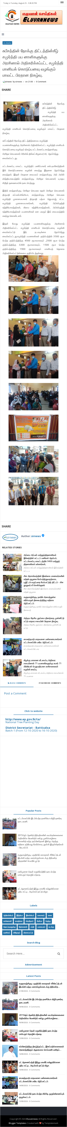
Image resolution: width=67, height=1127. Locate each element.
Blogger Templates (17, 1123)
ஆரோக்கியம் (8, 915)
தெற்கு (48, 921)
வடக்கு (51, 927)
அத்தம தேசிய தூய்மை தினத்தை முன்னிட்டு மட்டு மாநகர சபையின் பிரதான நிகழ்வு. (44, 620)
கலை (50, 915)
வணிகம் (6, 932)
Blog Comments (18, 683)
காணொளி (7, 921)
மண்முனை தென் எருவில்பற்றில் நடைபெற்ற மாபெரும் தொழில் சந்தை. (37, 873)
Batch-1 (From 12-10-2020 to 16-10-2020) (31, 730)
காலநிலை (18, 921)
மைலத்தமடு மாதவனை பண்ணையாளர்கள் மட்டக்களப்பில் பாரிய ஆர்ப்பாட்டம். (43, 641)
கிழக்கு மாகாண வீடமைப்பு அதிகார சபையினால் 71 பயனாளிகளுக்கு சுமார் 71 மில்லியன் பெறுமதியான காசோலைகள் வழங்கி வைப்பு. (42, 665)
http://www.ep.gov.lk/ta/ (23, 719)
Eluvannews (32, 1118)
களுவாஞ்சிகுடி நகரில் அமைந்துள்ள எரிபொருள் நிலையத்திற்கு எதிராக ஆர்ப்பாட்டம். (40, 600)
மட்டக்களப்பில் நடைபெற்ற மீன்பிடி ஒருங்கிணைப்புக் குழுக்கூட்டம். (41, 1095)
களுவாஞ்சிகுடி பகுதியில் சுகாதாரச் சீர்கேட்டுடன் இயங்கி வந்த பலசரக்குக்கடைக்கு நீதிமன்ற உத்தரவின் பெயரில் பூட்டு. (39, 857)
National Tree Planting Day (22, 722)
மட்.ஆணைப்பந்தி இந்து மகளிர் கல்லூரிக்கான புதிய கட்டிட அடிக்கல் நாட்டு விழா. (38, 890)
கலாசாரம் (41, 915)
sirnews (36, 536)
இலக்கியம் (30, 915)
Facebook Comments (51, 683)
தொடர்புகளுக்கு (9, 927)
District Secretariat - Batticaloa (27, 728)
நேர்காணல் (23, 927)
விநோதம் (16, 932)
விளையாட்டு (28, 932)
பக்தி (32, 927)
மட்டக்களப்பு (7, 43)
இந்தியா (20, 915)
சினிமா (39, 921)
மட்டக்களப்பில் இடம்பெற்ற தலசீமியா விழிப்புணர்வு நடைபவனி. (41, 1001)
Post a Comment (15, 693)
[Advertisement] (33, 771)
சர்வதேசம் (30, 921)
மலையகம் (41, 927)
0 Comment (41, 81)
